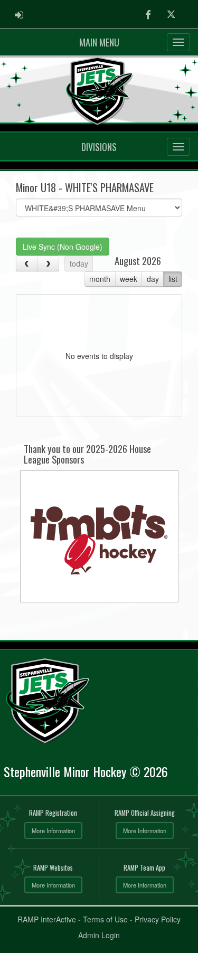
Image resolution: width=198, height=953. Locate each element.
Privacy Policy (158, 919)
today (79, 263)
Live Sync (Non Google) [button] (62, 246)
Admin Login (99, 935)
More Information (53, 830)
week (128, 278)
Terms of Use (105, 919)
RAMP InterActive (46, 919)
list (172, 278)
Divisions (99, 147)
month (99, 278)
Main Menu (99, 42)
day (153, 278)
